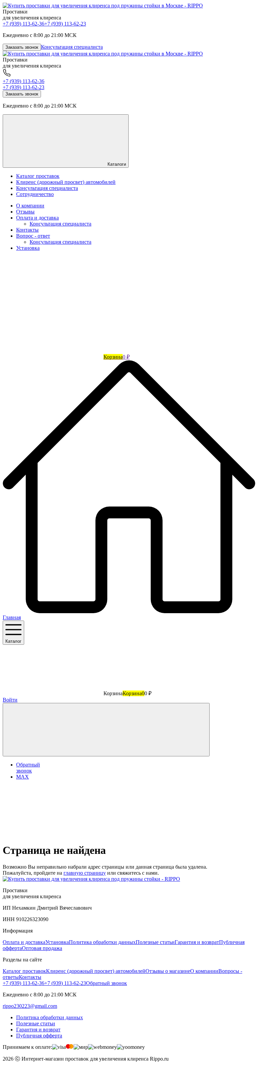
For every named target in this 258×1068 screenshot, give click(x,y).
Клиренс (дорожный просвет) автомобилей (95, 971)
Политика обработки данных (102, 942)
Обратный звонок (106, 983)
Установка (28, 248)
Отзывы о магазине (167, 971)
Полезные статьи (155, 942)
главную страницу (84, 873)
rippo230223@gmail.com (30, 1006)
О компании (30, 205)
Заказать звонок (21, 47)
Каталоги (116, 164)
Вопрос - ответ (33, 236)
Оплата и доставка (37, 218)
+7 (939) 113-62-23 (65, 24)
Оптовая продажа (42, 948)
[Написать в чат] (106, 729)
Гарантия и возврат (197, 942)
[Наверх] (53, 834)
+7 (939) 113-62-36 (23, 24)
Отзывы (25, 211)
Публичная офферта (39, 1035)
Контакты (27, 230)
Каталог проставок (24, 971)
